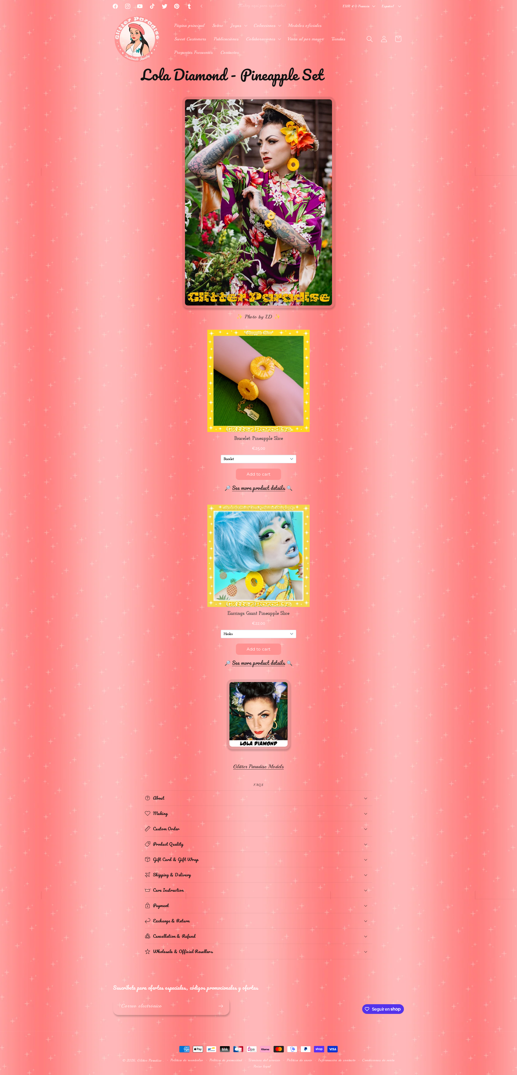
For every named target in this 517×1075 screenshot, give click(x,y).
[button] (238, 25)
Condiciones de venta (378, 1060)
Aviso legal (261, 1066)
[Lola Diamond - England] (258, 749)
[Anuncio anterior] (201, 6)
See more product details (258, 488)
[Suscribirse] (221, 1006)
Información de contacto (336, 1060)
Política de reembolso (186, 1060)
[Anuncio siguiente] (316, 6)
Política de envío (299, 1060)
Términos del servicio (264, 1060)
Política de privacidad (225, 1060)
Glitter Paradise (149, 1060)
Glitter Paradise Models (258, 766)
